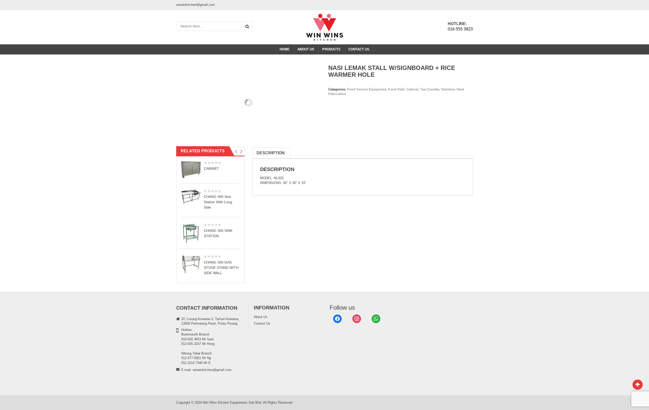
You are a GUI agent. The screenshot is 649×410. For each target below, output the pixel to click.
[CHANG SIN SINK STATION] (191, 233)
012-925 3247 (191, 344)
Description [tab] (271, 153)
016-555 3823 (460, 29)
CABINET (211, 168)
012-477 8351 (191, 358)
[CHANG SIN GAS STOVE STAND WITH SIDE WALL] (191, 264)
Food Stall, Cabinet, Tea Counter (413, 89)
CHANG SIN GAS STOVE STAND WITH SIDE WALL (221, 267)
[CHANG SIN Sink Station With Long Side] (191, 196)
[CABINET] (191, 169)
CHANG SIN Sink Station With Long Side (218, 202)
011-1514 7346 (192, 363)
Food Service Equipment (366, 89)
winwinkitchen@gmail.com (212, 370)
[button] (236, 151)
